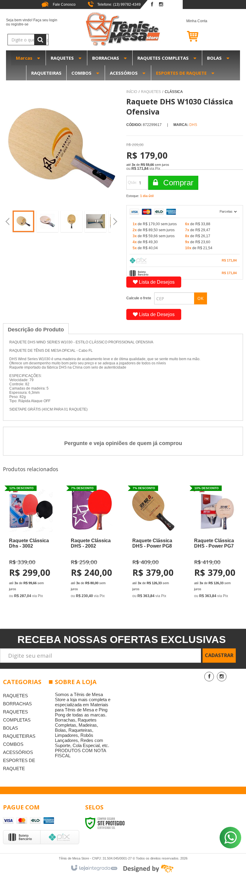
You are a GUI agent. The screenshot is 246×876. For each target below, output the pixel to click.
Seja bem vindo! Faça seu (31, 22)
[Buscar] (40, 39)
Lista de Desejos (156, 282)
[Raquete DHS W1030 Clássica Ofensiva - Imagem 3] (71, 221)
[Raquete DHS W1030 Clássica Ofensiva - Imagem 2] (47, 221)
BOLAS (10, 728)
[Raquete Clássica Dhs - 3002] (30, 544)
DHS (193, 125)
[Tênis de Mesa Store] (123, 29)
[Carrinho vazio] (213, 36)
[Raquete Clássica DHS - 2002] (91, 544)
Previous (7, 222)
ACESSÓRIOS (18, 752)
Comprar (177, 182)
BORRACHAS (17, 703)
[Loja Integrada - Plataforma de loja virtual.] (93, 868)
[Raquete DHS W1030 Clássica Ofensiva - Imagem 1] (23, 221)
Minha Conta (196, 21)
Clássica (174, 92)
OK (200, 298)
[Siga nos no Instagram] (161, 5)
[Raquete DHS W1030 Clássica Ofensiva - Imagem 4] (95, 221)
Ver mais (36, 570)
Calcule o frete (138, 298)
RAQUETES (151, 92)
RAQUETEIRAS (19, 736)
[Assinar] (219, 655)
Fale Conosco (64, 4)
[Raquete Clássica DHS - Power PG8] (153, 544)
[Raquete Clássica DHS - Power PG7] (215, 544)
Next (116, 219)
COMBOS (13, 744)
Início (131, 92)
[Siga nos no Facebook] (152, 5)
